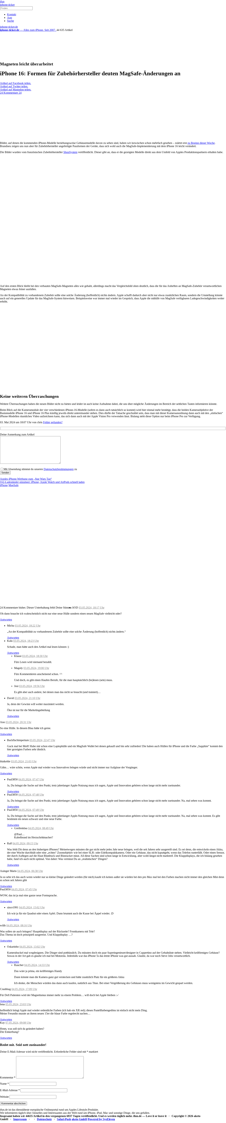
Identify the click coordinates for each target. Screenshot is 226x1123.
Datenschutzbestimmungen (59, 469)
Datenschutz (44, 1119)
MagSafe (13, 485)
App (9, 17)
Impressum (20, 1119)
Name (4, 1083)
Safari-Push (64, 1119)
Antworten (6, 619)
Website (4, 1096)
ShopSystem (70, 152)
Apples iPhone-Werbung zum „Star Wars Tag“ (26, 478)
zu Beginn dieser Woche (201, 142)
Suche (10, 20)
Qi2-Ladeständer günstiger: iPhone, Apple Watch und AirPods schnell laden (42, 482)
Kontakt (11, 14)
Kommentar (7, 1077)
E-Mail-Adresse (10, 1090)
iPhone (4, 485)
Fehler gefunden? (53, 422)
